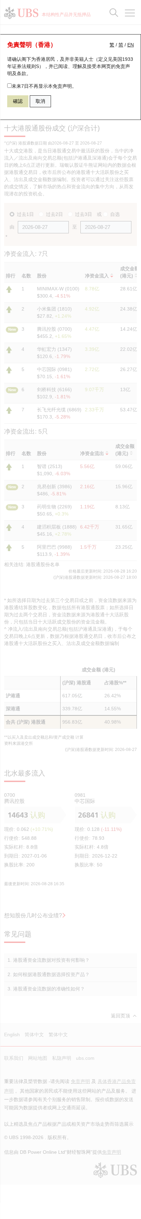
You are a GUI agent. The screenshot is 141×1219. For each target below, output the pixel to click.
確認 (18, 101)
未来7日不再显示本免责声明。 (44, 86)
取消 (40, 101)
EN (130, 44)
